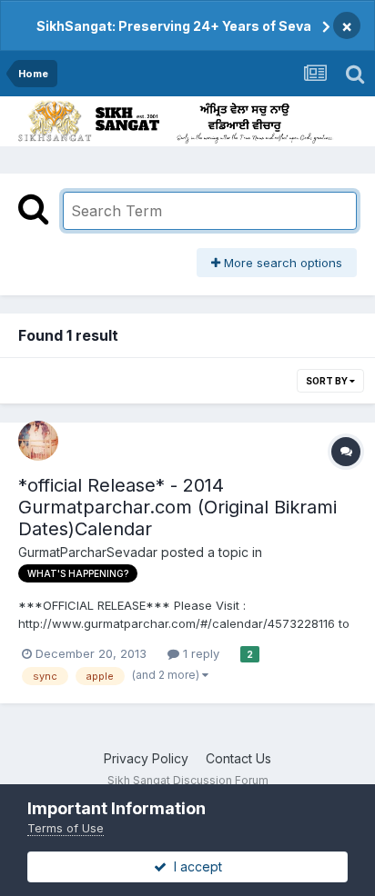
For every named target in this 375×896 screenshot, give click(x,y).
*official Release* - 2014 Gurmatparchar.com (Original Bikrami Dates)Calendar (177, 507)
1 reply (199, 653)
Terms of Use (65, 828)
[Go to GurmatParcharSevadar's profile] (38, 441)
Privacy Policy (146, 758)
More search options (281, 262)
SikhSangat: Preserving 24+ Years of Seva (173, 26)
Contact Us (238, 758)
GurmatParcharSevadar (87, 552)
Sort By (328, 380)
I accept (194, 866)
